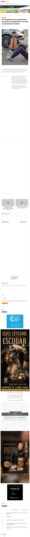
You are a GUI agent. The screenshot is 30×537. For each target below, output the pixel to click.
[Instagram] (6, 312)
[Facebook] (2, 312)
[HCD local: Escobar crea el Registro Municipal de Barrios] (4, 521)
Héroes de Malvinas (9, 516)
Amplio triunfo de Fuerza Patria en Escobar (23, 222)
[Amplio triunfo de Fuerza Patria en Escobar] (24, 218)
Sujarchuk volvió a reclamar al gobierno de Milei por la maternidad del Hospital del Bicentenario (17, 524)
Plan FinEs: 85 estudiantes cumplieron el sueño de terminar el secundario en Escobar (17, 527)
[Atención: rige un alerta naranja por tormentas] (6, 218)
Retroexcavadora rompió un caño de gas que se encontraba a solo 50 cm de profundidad (14, 277)
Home (3, 15)
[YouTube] (4, 312)
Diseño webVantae (4, 534)
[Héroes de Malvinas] (4, 517)
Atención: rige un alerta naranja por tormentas (5, 222)
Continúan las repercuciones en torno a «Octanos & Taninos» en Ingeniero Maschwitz (17, 513)
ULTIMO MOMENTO (6, 15)
